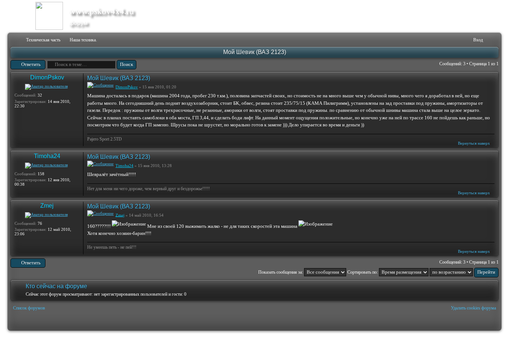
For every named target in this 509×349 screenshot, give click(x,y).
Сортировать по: (363, 272)
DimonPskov (47, 77)
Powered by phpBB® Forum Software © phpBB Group (487, 340)
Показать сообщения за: (281, 272)
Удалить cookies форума (473, 308)
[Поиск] (444, 40)
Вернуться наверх (474, 143)
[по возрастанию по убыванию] (464, 272)
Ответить (31, 64)
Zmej (47, 205)
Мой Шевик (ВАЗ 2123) (254, 52)
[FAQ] (456, 40)
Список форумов (29, 308)
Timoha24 (47, 156)
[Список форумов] (15, 40)
